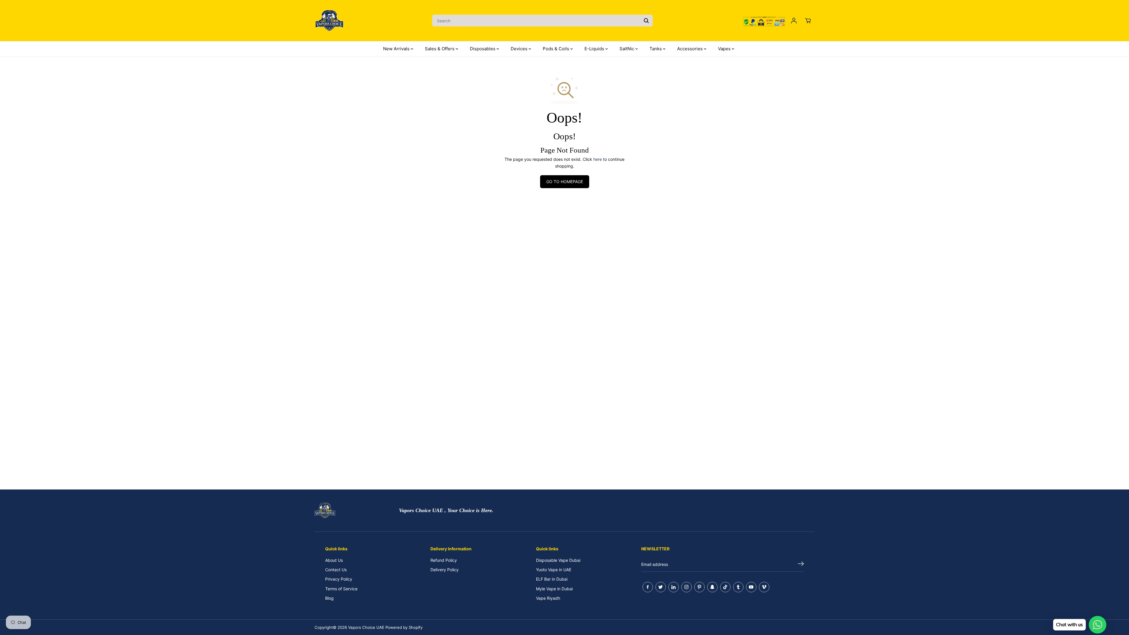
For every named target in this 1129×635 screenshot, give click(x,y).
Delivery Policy (444, 569)
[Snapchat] (712, 587)
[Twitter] (660, 587)
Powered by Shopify (403, 627)
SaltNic (627, 48)
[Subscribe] (801, 564)
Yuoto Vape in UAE (553, 569)
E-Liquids (594, 48)
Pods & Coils (556, 48)
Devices (520, 48)
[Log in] (793, 20)
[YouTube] (751, 587)
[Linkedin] (673, 587)
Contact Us (336, 569)
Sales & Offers (440, 48)
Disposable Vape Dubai (558, 560)
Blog (329, 598)
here (597, 159)
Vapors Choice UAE (366, 627)
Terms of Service (341, 588)
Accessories (690, 48)
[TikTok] (725, 587)
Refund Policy (443, 560)
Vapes (725, 48)
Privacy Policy (338, 578)
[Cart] (807, 20)
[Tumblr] (738, 587)
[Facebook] (647, 587)
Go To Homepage (564, 181)
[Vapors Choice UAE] (329, 20)
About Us (334, 560)
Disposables (483, 48)
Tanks (656, 48)
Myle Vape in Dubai (554, 588)
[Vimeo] (764, 587)
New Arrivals (397, 48)
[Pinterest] (699, 587)
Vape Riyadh (548, 598)
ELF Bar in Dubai (551, 578)
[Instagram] (686, 587)
